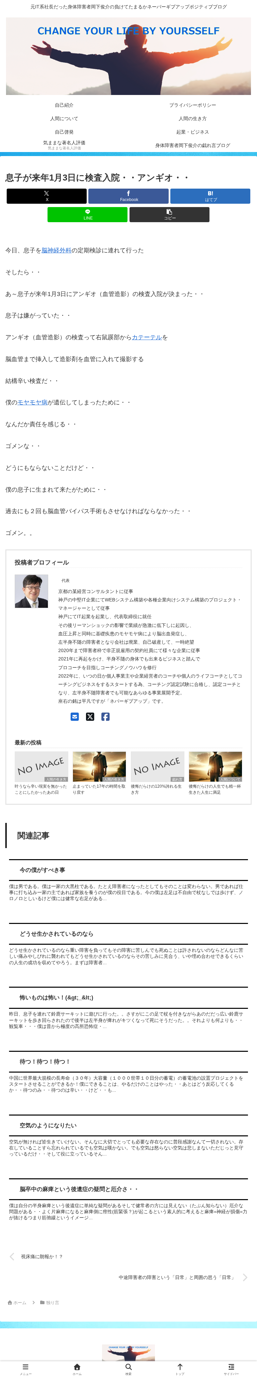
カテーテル (147, 337)
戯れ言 (177, 779)
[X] (90, 717)
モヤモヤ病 (32, 402)
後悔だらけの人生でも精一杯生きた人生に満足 (215, 789)
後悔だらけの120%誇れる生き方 (156, 789)
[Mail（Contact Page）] (75, 717)
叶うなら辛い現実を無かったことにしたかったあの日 (41, 789)
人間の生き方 (56, 779)
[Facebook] (105, 717)
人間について (230, 779)
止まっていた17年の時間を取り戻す (99, 789)
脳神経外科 (56, 250)
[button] (169, 214)
